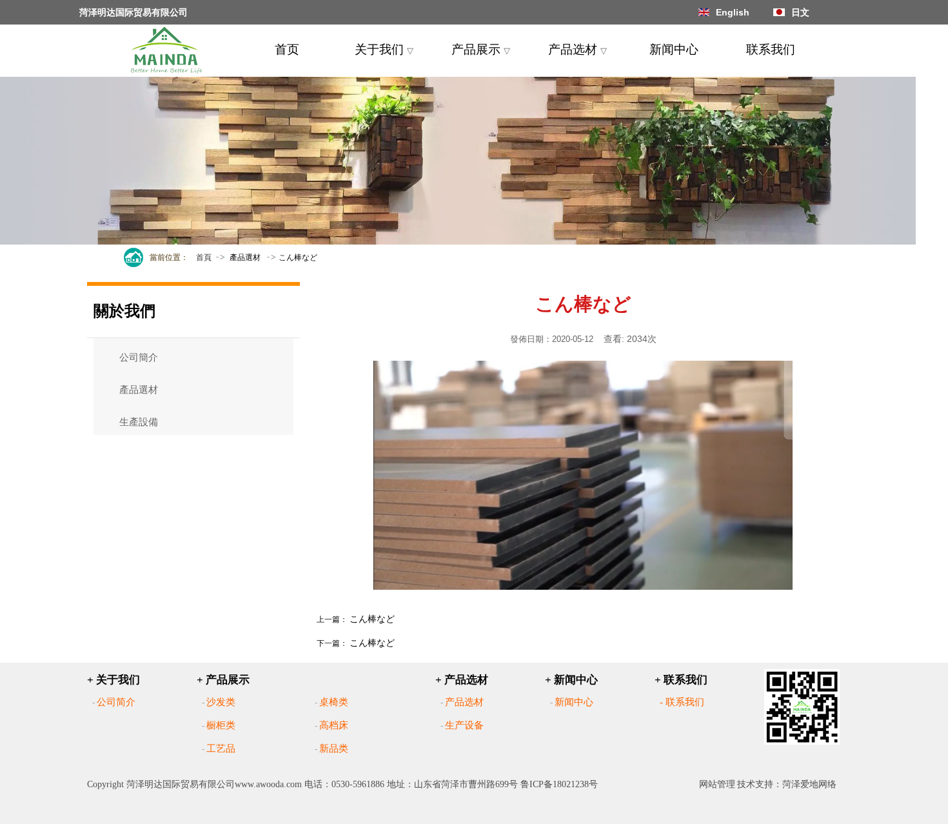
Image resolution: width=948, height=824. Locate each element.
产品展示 (480, 49)
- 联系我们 (682, 702)
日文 (800, 12)
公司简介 (116, 702)
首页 (287, 49)
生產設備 (138, 422)
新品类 (333, 748)
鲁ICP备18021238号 (559, 784)
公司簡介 (138, 357)
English (732, 12)
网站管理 (717, 784)
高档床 (333, 725)
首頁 (204, 257)
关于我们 (384, 49)
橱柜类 (220, 725)
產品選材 (245, 257)
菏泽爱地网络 (809, 784)
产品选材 (577, 49)
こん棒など (372, 619)
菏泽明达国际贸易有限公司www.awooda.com (214, 784)
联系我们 (770, 49)
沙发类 (220, 702)
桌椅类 (333, 702)
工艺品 (220, 748)
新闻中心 (673, 49)
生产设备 (464, 725)
